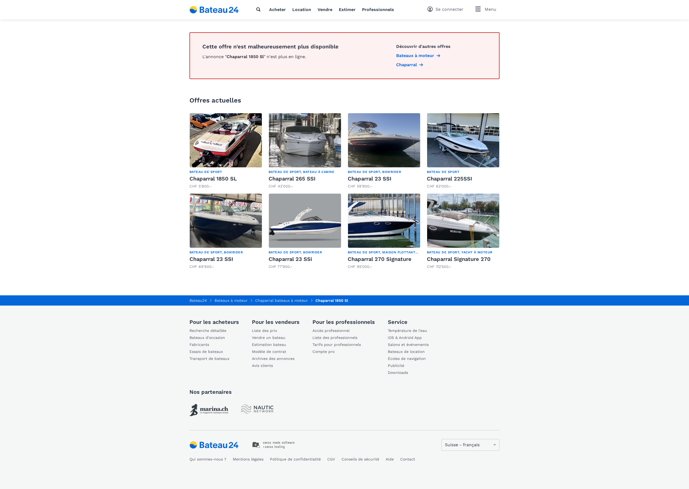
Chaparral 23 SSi (290, 259)
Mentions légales (248, 459)
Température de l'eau (407, 330)
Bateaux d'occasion (207, 337)
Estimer (347, 9)
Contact (407, 459)
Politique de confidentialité (295, 459)
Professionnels (378, 9)
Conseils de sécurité (360, 459)
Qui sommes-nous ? (207, 459)
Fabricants (199, 344)
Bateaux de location (406, 351)
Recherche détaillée (207, 330)
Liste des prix (264, 330)
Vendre (325, 9)
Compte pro (323, 351)
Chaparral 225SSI (449, 178)
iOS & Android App (405, 337)
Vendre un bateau (268, 337)
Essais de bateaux (206, 351)
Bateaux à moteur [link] (415, 55)
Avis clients (262, 365)
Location (301, 9)
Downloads (398, 372)
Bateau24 (198, 300)
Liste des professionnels (334, 337)
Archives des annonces (273, 358)
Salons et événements (408, 344)
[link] (225, 151)
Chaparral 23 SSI (369, 178)
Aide (390, 459)
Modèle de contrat (269, 351)
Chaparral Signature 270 (459, 259)
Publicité (396, 365)
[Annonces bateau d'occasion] (214, 9)
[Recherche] (259, 9)
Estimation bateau (269, 344)
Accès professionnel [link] (331, 330)
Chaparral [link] (406, 64)
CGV (331, 459)
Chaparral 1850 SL (213, 178)
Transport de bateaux (209, 358)
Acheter (277, 9)
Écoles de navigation (407, 358)
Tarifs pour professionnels (336, 344)
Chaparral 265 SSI (292, 178)
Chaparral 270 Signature (380, 259)
